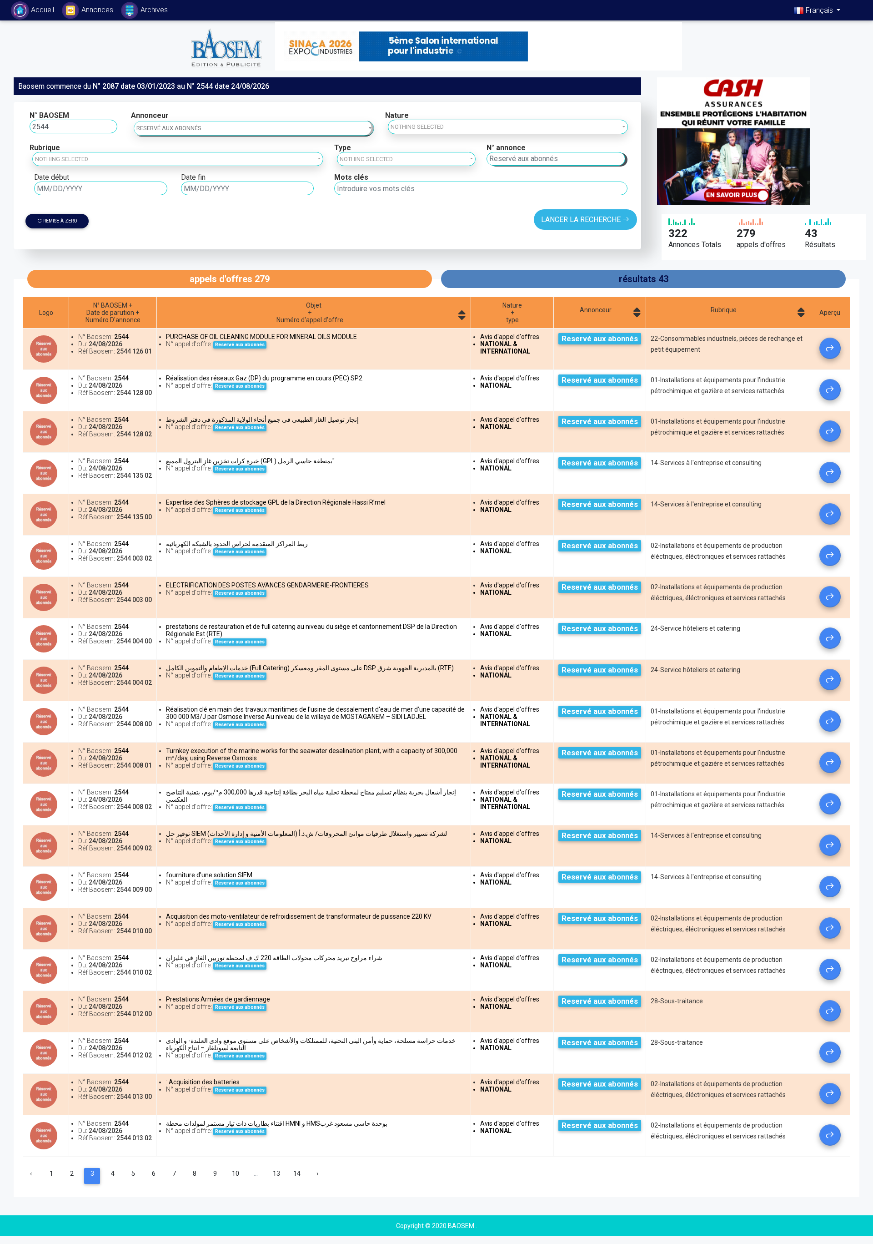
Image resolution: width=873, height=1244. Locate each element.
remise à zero (59, 221)
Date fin (193, 177)
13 (276, 1174)
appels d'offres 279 (230, 278)
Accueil (44, 7)
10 (235, 1174)
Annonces (97, 9)
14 (297, 1174)
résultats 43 (643, 278)
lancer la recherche (581, 219)
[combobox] (508, 127)
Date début (51, 177)
